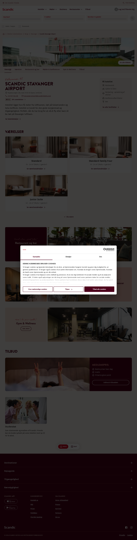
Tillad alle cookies (99, 289)
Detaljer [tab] (68, 257)
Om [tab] (100, 257)
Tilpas (67, 289)
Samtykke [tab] (36, 257)
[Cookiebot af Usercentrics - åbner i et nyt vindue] (105, 249)
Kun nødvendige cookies (37, 289)
